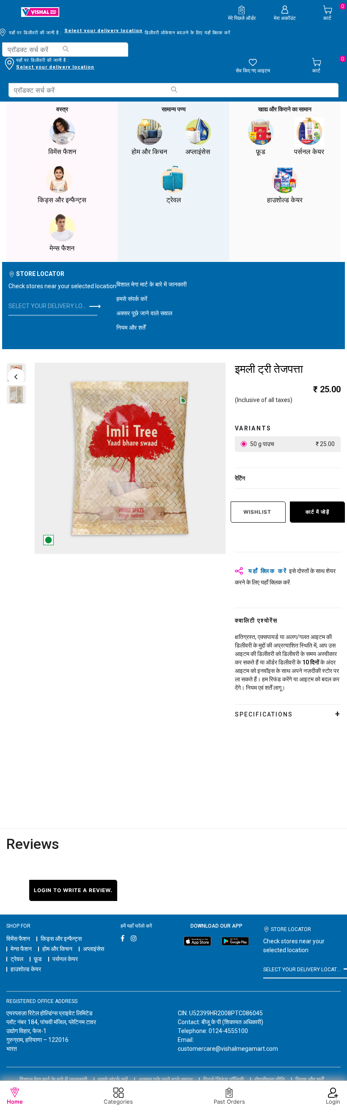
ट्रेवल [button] (173, 200)
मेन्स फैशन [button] (62, 248)
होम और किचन (57, 948)
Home (15, 1101)
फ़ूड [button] (260, 152)
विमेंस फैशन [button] (62, 152)
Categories (118, 1101)
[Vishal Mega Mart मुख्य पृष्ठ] (40, 12)
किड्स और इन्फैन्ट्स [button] (62, 200)
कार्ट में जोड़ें (317, 512)
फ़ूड (38, 959)
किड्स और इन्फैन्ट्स (61, 938)
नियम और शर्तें (131, 327)
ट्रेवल (17, 959)
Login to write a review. (73, 890)
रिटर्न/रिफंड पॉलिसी (223, 1079)
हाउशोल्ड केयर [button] (285, 200)
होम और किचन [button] (149, 152)
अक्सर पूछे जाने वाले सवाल (144, 313)
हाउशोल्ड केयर (26, 969)
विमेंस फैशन (18, 938)
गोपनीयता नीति (269, 1079)
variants (253, 428)
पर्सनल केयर (65, 959)
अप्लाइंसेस (93, 948)
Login (333, 1101)
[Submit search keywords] (65, 48)
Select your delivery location (103, 30)
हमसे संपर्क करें (131, 298)
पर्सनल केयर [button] (309, 152)
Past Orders (229, 1101)
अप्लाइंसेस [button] (197, 152)
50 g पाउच (292, 444)
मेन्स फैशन (21, 948)
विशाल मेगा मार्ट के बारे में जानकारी (151, 284)
